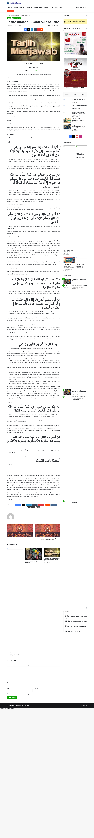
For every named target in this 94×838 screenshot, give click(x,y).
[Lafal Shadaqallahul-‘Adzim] (67, 281)
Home (9, 15)
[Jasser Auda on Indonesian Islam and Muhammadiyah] (15, 600)
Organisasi (21, 7)
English (46, 7)
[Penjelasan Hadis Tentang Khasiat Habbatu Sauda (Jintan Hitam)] (67, 447)
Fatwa (13, 18)
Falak (40, 7)
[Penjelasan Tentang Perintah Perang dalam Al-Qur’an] (67, 336)
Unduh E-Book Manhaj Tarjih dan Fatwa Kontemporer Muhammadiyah (79, 114)
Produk (29, 7)
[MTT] (14, 2)
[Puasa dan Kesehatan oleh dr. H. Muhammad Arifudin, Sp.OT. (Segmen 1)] (52, 552)
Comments (82, 94)
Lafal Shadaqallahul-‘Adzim (79, 279)
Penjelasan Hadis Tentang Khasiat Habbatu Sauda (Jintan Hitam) (79, 398)
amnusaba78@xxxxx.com (36, 70)
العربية (51, 7)
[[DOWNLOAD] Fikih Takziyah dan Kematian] (67, 101)
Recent (67, 94)
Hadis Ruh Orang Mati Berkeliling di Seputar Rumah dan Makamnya (79, 391)
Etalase (12, 15)
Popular (74, 94)
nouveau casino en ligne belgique (7, 708)
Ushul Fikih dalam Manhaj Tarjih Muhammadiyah (80, 266)
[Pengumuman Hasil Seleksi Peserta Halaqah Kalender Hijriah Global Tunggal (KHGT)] (67, 126)
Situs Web (37, 688)
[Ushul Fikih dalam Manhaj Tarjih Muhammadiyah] (67, 120)
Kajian (15, 7)
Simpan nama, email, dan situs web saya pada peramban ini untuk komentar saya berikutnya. (28, 694)
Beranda (10, 7)
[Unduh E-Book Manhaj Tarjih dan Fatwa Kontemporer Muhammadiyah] (67, 114)
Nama (8, 682)
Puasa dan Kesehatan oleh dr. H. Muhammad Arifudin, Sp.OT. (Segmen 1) (52, 559)
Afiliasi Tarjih (58, 7)
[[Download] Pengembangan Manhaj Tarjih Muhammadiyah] (67, 107)
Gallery (35, 7)
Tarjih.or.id (27, 705)
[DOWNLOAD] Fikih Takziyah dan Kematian (68, 252)
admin (10, 25)
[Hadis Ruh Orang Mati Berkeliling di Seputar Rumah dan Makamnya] (67, 392)
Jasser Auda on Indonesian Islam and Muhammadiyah (14, 653)
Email (8, 688)
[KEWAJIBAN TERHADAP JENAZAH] (67, 552)
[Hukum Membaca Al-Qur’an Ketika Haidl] (33, 554)
